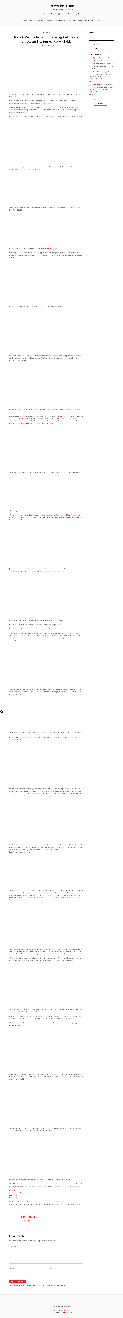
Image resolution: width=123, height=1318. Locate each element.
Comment (13, 1246)
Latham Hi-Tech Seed (67, 515)
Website (12, 1275)
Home (25, 21)
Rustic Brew (30, 356)
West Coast (49, 21)
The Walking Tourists (60, 1310)
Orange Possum (22, 419)
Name (12, 1268)
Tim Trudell (29, 1216)
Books (98, 21)
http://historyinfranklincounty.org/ (46, 248)
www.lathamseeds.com (57, 629)
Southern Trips (60, 21)
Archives (91, 104)
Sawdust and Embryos (16, 1193)
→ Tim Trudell (25, 1221)
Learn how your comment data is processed (50, 1285)
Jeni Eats (12, 1190)
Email (51, 1268)
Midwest (40, 21)
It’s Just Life (13, 1198)
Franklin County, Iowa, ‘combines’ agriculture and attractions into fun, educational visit (46, 39)
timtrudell (41, 45)
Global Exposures (67, 1312)
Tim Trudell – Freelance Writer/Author (80, 21)
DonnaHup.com (14, 1195)
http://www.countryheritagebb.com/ (50, 796)
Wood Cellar (63, 416)
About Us (32, 21)
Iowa (48, 45)
